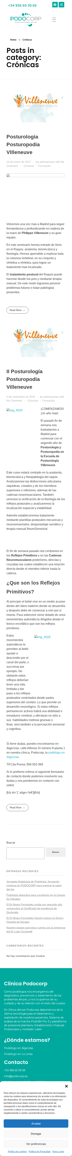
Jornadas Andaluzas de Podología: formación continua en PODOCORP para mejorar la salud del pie (33, 885)
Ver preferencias (36, 1143)
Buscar (10, 842)
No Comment (14, 400)
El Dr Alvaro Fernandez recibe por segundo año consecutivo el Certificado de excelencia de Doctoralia (34, 908)
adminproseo (48, 161)
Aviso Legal (58, 1151)
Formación (44, 165)
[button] (66, 1086)
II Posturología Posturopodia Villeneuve (24, 379)
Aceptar (36, 1123)
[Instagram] (61, 4)
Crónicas (29, 165)
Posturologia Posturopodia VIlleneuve (23, 144)
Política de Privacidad (39, 1151)
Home (13, 40)
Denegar (36, 1133)
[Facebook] (55, 4)
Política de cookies (17, 1151)
